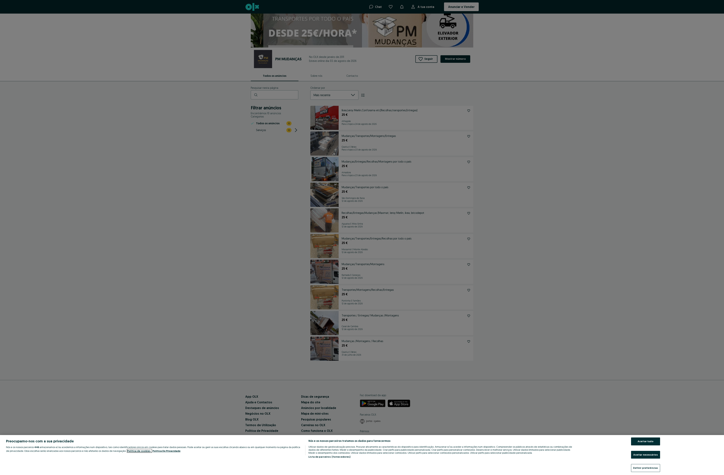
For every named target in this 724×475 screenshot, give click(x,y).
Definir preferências (645, 467)
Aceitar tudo (645, 441)
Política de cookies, (139, 450)
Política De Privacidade (166, 450)
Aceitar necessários (645, 454)
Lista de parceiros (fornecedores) (329, 456)
